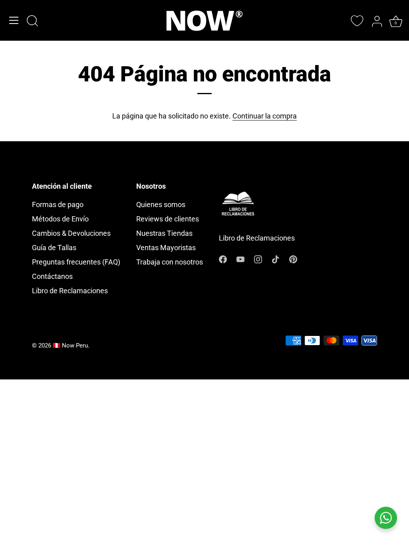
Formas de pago (57, 204)
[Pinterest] (293, 258)
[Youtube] (240, 258)
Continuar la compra (264, 116)
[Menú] (14, 20)
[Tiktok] (276, 258)
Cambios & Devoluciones (71, 233)
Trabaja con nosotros (169, 262)
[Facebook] (223, 258)
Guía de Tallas (54, 247)
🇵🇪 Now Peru (70, 345)
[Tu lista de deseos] (357, 21)
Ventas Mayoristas (166, 247)
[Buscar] (32, 21)
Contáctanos (52, 276)
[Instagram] (258, 258)
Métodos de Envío (60, 219)
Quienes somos (160, 204)
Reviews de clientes (167, 219)
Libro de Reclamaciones (70, 290)
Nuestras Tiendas (164, 233)
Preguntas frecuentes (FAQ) (76, 262)
